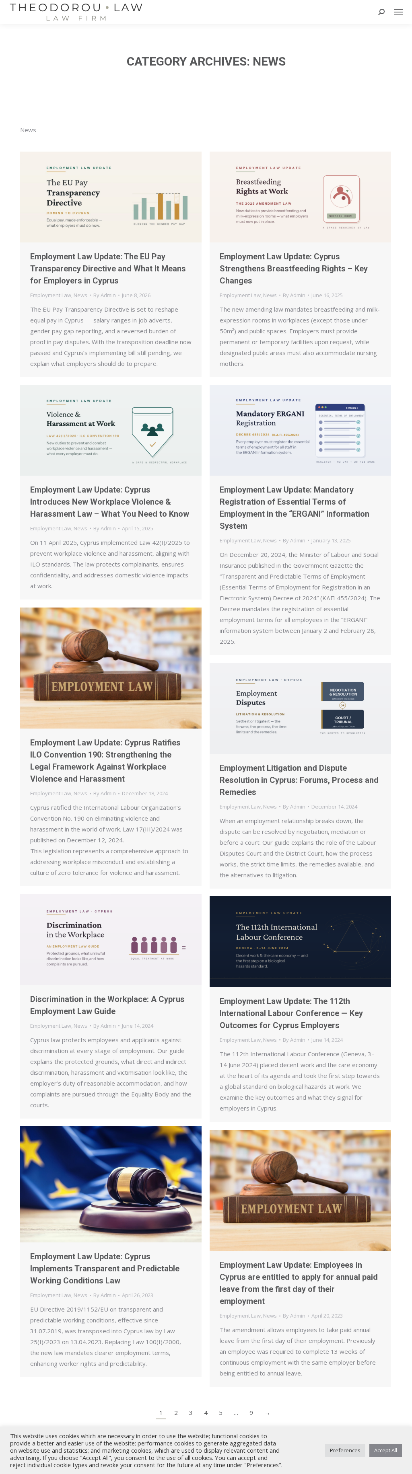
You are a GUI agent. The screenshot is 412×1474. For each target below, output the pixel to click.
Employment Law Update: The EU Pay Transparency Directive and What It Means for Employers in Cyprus (108, 268)
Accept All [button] (385, 1450)
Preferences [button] (345, 1450)
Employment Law (50, 295)
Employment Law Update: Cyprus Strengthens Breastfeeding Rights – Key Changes (294, 268)
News (80, 295)
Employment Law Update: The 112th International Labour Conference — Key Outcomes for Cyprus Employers (291, 1013)
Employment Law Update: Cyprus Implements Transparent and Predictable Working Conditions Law (104, 1268)
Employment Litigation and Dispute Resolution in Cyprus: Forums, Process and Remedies (299, 780)
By (104, 295)
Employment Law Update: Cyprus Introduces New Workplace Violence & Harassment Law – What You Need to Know (109, 502)
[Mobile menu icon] (398, 12)
